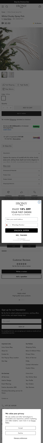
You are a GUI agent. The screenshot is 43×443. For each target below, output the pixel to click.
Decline (20, 433)
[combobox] (8, 225)
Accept (20, 428)
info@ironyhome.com (26, 240)
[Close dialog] (39, 202)
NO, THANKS (21, 235)
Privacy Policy (22, 238)
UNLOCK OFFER (21, 230)
